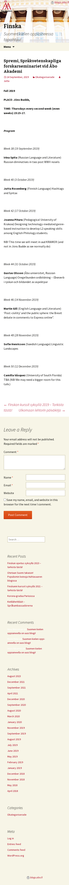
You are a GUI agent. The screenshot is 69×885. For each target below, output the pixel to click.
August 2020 (14, 710)
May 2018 (12, 785)
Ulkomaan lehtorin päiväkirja (42, 410)
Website (9, 493)
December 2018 (16, 773)
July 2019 (12, 745)
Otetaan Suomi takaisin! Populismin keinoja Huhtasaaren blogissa (24, 576)
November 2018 (16, 779)
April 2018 (12, 791)
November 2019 (16, 727)
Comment (11, 452)
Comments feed (16, 849)
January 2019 (14, 768)
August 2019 (14, 739)
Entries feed (14, 844)
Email (8, 485)
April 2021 (12, 693)
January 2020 (14, 722)
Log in (10, 838)
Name (8, 477)
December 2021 (16, 682)
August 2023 (14, 676)
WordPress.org (15, 855)
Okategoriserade (44, 77)
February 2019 (15, 762)
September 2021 (16, 687)
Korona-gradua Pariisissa (21, 596)
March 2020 (13, 716)
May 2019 (12, 756)
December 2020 (16, 699)
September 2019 (16, 733)
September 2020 (16, 704)
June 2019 (12, 750)
